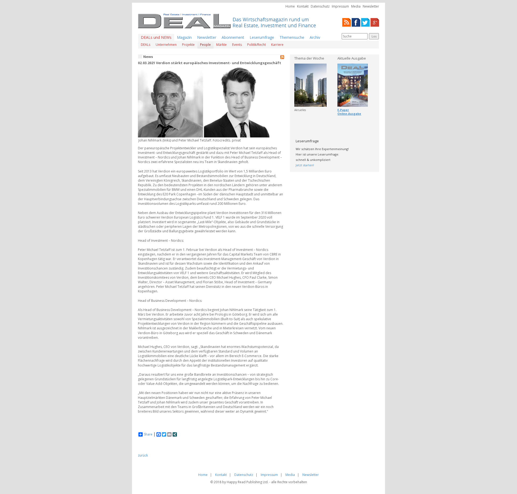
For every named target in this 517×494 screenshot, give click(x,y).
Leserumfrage (262, 37)
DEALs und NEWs (156, 37)
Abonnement (233, 37)
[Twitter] (365, 22)
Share (148, 434)
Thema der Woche (309, 58)
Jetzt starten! (305, 165)
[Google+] (375, 22)
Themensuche (292, 37)
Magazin (184, 37)
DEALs (145, 44)
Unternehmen (166, 44)
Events (237, 44)
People (205, 44)
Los (374, 36)
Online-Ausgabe (349, 114)
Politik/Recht (256, 44)
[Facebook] (356, 22)
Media (356, 6)
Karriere (277, 44)
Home (290, 6)
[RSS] (346, 22)
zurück (143, 455)
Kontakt (303, 6)
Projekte (188, 44)
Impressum (340, 6)
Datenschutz (320, 6)
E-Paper (343, 110)
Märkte (221, 44)
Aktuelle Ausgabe (351, 58)
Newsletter (371, 6)
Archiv (315, 37)
